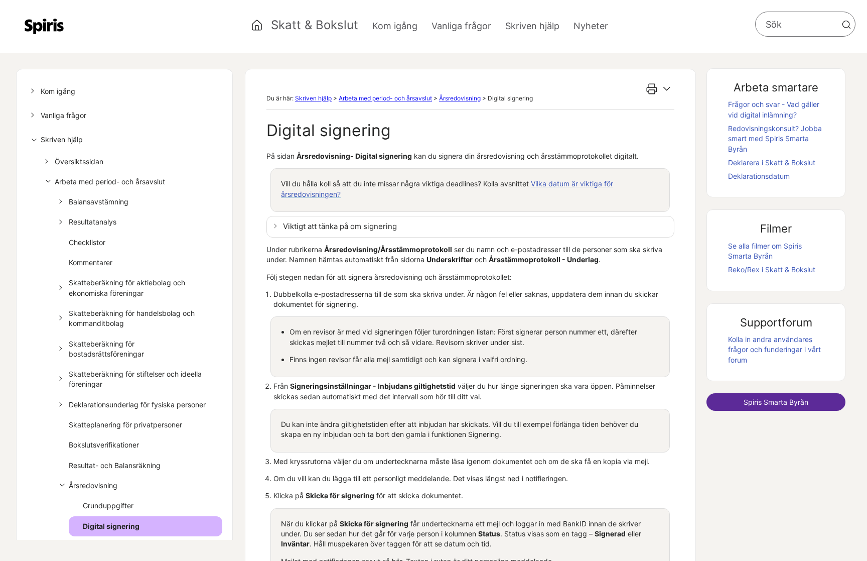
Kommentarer (90, 262)
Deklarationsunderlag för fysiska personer (137, 404)
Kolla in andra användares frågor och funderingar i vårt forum (774, 349)
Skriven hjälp (62, 139)
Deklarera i (771, 162)
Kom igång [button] (394, 26)
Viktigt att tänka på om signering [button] (340, 226)
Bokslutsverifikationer (104, 444)
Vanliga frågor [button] (461, 26)
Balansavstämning (98, 201)
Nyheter (590, 26)
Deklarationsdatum (759, 176)
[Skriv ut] (651, 88)
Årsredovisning (93, 485)
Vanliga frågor (63, 115)
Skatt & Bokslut (314, 25)
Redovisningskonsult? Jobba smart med (775, 138)
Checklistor (87, 242)
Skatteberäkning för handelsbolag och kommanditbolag (132, 318)
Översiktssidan (79, 161)
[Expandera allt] (666, 88)
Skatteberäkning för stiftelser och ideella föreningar (135, 379)
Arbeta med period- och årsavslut (110, 181)
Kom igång (58, 91)
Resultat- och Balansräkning (115, 465)
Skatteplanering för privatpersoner (125, 424)
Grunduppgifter (108, 505)
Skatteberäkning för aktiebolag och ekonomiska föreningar (127, 287)
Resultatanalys (92, 221)
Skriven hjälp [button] (532, 26)
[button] (846, 25)
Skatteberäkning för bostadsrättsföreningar (106, 349)
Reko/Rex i (771, 269)
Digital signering (111, 526)
